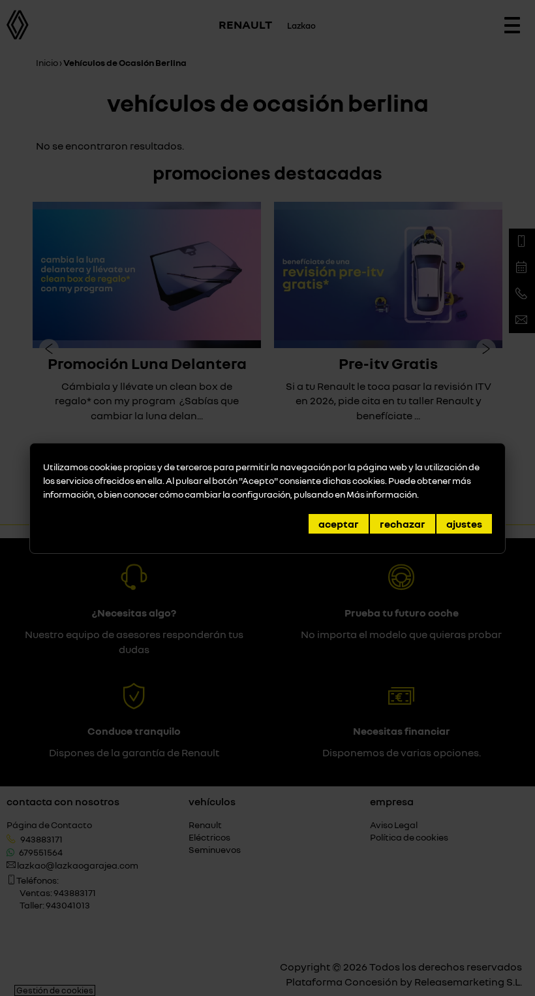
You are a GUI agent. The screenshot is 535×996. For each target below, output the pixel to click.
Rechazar (402, 523)
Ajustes (464, 523)
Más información (381, 494)
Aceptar (338, 523)
